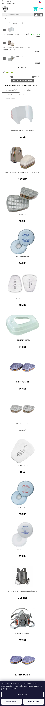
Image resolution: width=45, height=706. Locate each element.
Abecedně (21, 94)
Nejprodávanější (11, 90)
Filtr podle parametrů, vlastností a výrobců (21, 86)
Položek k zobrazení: (22, 81)
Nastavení (22, 694)
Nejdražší (8, 94)
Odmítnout (11, 702)
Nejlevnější (27, 90)
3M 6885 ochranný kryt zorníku (21, 34)
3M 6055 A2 (19, 56)
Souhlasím (33, 702)
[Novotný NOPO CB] (5, 9)
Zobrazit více (21, 67)
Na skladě (10, 72)
